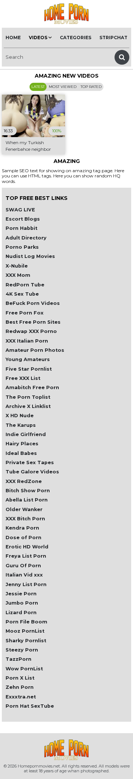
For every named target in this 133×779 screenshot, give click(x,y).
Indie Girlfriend (26, 434)
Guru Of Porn (23, 565)
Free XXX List (23, 378)
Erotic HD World (27, 547)
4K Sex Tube (22, 294)
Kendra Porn (22, 528)
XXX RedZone (24, 481)
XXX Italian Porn (27, 341)
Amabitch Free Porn (32, 387)
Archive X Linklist (28, 406)
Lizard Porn (21, 612)
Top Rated (91, 86)
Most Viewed (62, 86)
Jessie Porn (21, 593)
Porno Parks (22, 247)
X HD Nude (20, 415)
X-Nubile (17, 266)
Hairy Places (22, 443)
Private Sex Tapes (30, 462)
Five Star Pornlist (29, 369)
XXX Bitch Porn (25, 518)
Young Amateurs (28, 359)
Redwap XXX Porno (31, 331)
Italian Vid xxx (24, 575)
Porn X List (20, 678)
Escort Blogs (23, 219)
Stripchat (113, 37)
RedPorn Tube (25, 285)
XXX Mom (18, 275)
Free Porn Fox (25, 313)
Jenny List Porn (26, 584)
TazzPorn (18, 659)
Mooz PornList (25, 631)
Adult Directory (26, 238)
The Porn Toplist (28, 397)
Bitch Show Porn (28, 490)
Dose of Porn (23, 537)
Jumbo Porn (22, 603)
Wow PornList (24, 668)
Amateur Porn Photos (35, 350)
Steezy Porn (22, 650)
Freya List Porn (26, 556)
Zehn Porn (20, 687)
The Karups (21, 425)
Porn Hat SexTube (30, 706)
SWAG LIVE (20, 209)
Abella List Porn (27, 500)
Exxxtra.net (21, 697)
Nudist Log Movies (30, 256)
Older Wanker (24, 509)
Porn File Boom (26, 622)
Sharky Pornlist (26, 640)
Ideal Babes (21, 453)
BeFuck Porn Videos (33, 303)
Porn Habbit (21, 228)
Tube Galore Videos (32, 471)
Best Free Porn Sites (33, 322)
